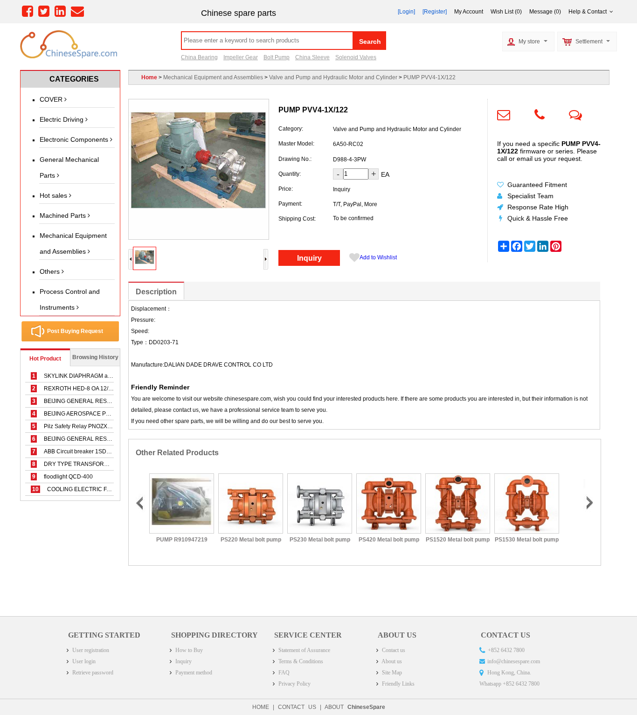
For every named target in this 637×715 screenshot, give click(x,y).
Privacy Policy (294, 683)
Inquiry (309, 258)
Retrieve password (92, 672)
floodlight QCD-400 (62, 476)
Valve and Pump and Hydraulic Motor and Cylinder (333, 77)
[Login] (406, 11)
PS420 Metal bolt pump (388, 539)
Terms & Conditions (300, 661)
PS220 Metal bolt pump (250, 539)
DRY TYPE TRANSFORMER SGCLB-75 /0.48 (95, 464)
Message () (545, 11)
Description (156, 292)
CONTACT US (297, 707)
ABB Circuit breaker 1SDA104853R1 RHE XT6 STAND (107, 451)
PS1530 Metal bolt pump (526, 539)
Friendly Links (398, 683)
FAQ (283, 672)
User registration (90, 650)
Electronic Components (75, 139)
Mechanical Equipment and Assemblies (73, 243)
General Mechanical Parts (69, 167)
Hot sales (54, 195)
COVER (52, 99)
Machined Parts (64, 215)
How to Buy (188, 650)
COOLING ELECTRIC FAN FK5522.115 (89, 489)
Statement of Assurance (303, 650)
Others (51, 271)
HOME (260, 707)
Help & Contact (588, 11)
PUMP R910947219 (181, 539)
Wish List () (506, 11)
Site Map (391, 672)
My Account (468, 11)
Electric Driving (62, 119)
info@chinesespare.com (513, 661)
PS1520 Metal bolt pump (457, 539)
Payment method (193, 672)
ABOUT (355, 707)
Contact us (393, 650)
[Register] (434, 11)
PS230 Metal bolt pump (319, 539)
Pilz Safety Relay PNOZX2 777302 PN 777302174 (102, 426)
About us (391, 661)
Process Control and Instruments (70, 299)
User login (83, 661)
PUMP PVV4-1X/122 (429, 77)
